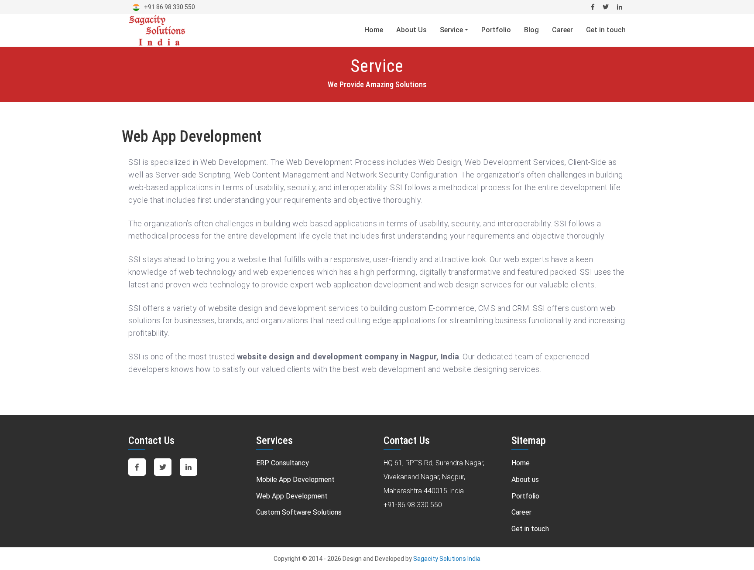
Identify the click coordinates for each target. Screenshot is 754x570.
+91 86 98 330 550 (169, 6)
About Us (411, 30)
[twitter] (163, 467)
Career (562, 30)
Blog (531, 30)
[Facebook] (592, 7)
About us (525, 479)
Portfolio (496, 30)
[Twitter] (606, 7)
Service (452, 30)
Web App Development (292, 496)
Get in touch (606, 30)
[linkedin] (619, 7)
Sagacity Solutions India (446, 558)
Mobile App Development (295, 479)
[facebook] (137, 467)
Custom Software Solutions (299, 512)
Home (373, 30)
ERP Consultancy (282, 463)
